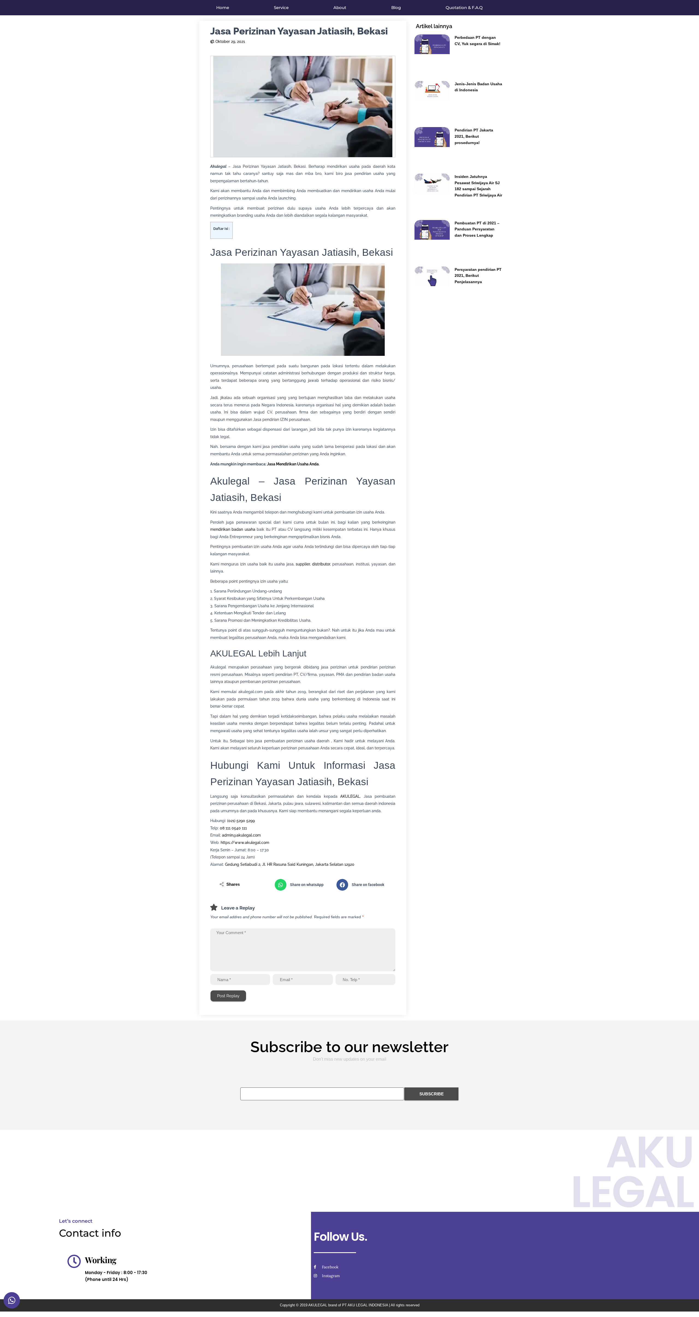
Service (281, 7)
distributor (321, 564)
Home (222, 7)
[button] (303, 885)
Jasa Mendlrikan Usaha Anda (293, 464)
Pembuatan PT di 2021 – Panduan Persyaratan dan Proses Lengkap (477, 229)
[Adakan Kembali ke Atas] (688, 1306)
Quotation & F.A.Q (464, 7)
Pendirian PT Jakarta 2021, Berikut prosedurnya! (474, 136)
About (339, 7)
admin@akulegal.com (241, 835)
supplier (303, 564)
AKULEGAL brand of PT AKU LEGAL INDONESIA (348, 1305)
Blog (396, 7)
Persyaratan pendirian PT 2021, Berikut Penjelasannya (478, 275)
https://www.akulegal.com (245, 842)
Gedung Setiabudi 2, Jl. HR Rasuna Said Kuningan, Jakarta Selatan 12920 (289, 864)
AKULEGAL (350, 796)
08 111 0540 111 (233, 828)
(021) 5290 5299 (241, 821)
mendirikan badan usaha (232, 529)
